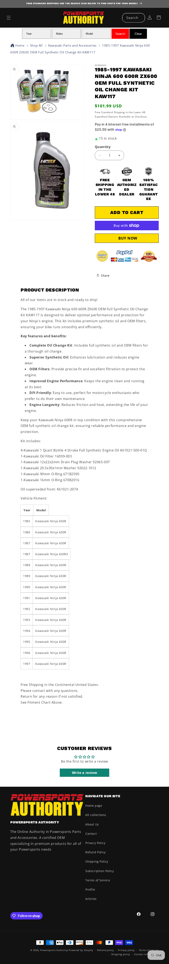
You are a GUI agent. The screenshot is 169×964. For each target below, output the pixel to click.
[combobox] (133, 17)
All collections (95, 815)
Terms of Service (97, 880)
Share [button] (105, 275)
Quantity (102, 147)
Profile (90, 889)
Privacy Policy (95, 843)
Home (19, 45)
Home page (93, 806)
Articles (91, 899)
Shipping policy (120, 954)
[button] (8, 17)
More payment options (127, 238)
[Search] (140, 17)
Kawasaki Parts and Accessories (72, 45)
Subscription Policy (99, 871)
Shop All (36, 45)
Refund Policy (95, 852)
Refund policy (105, 950)
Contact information (146, 954)
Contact (91, 834)
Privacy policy (126, 950)
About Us (92, 824)
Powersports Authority (54, 950)
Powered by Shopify (81, 950)
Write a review (84, 772)
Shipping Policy (96, 861)
